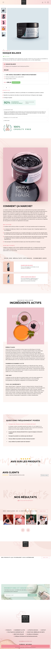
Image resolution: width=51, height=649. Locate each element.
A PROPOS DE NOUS (33, 630)
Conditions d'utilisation (32, 634)
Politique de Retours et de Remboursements (26, 636)
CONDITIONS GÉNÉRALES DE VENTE (35, 632)
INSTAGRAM (29, 644)
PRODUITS (8, 630)
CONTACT (43, 630)
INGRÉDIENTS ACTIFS (19, 630)
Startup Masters (32, 647)
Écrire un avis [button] (44, 475)
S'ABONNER (32, 595)
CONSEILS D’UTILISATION (11, 117)
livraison (6, 120)
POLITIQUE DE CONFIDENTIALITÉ (16, 632)
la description (8, 109)
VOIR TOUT (43, 511)
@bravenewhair (25, 500)
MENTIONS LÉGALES (19, 634)
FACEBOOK (22, 644)
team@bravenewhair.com (25, 641)
